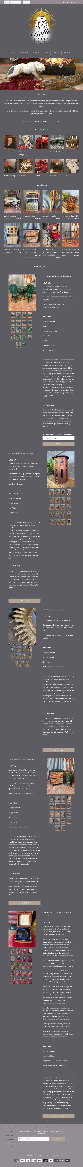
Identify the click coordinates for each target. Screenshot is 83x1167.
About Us (56, 53)
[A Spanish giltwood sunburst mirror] (22, 626)
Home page (10, 1135)
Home (13, 53)
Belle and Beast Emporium (38, 1156)
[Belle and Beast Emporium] (41, 27)
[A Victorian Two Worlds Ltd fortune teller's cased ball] (22, 929)
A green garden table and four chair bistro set (57, 276)
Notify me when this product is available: (57, 434)
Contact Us (68, 53)
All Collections (10, 1139)
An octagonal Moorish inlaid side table (21, 453)
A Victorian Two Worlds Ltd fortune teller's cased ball (57, 914)
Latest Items (23, 53)
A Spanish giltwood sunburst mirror (54, 610)
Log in (56, 2)
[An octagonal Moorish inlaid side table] (60, 469)
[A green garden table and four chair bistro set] (22, 292)
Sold (46, 53)
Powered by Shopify (52, 1156)
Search (10, 1131)
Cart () (65, 2)
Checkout (74, 2)
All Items (35, 53)
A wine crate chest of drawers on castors (22, 760)
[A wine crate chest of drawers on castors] (60, 776)
